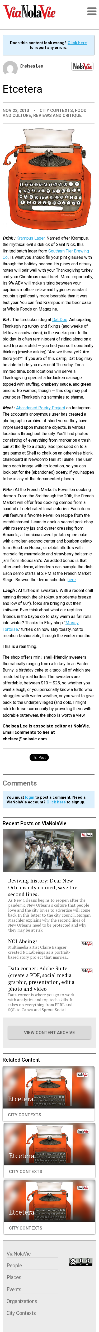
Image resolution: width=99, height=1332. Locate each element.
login (29, 797)
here (72, 579)
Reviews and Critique (57, 115)
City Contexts (56, 110)
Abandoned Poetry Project (40, 407)
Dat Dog (59, 319)
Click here (77, 42)
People (14, 1266)
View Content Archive (49, 1032)
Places (14, 1277)
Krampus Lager (30, 238)
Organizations (22, 1301)
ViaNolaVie (19, 1254)
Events (14, 1290)
